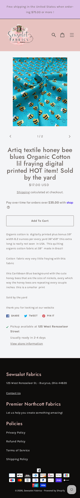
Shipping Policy (17, 459)
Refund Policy (15, 441)
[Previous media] (10, 136)
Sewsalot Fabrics (33, 490)
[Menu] (72, 35)
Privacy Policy (15, 432)
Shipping (23, 192)
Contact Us (13, 393)
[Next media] (69, 136)
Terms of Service (18, 450)
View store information (26, 343)
